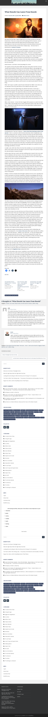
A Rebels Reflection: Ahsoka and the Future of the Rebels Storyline (23, 401)
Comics (7, 516)
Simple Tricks (7, 472)
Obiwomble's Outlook (9, 463)
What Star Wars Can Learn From (11, 295)
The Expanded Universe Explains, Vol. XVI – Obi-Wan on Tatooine (10, 283)
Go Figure (12, 412)
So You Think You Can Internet (9, 415)
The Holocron (8, 482)
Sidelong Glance (8, 470)
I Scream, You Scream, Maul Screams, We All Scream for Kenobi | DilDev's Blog (22, 303)
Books (7, 513)
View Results (24, 531)
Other (7, 526)
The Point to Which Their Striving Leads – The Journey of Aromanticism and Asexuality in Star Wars (23, 378)
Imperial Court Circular (9, 455)
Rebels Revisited (20, 413)
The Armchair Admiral (9, 480)
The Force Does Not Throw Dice (9, 417)
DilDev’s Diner (26, 15)
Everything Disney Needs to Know (32, 410)
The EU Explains (32, 415)
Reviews (25, 413)
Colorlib (23, 715)
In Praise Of (36, 412)
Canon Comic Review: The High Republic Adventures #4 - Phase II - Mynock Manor (21, 394)
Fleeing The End (6, 412)
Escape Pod (23, 410)
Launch (41, 412)
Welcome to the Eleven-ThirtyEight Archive (12, 371)
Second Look (30, 413)
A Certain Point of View (9, 436)
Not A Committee (8, 460)
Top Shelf (42, 417)
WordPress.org (6, 502)
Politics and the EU (7, 413)
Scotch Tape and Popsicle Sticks (11, 468)
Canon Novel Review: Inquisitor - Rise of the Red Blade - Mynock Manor (19, 388)
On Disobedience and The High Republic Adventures (22, 395)
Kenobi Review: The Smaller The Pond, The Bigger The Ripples (35, 283)
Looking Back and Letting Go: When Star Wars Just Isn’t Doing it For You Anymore (20, 375)
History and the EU (24, 412)
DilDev (11, 332)
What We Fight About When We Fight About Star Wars (14, 373)
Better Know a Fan (17, 410)
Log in (4, 495)
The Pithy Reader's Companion (34, 417)
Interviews (7, 458)
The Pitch (26, 417)
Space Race (18, 415)
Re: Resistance (14, 413)
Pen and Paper (8, 465)
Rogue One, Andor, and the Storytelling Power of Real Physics (15, 380)
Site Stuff (7, 475)
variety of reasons (16, 47)
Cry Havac (7, 443)
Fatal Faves (41, 410)
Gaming (7, 523)
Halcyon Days (8, 453)
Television (8, 510)
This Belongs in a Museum (10, 487)
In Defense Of (30, 412)
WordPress (31, 715)
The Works (7, 485)
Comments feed (6, 500)
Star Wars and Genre (24, 415)
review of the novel (22, 231)
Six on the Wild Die (9, 477)
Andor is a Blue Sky (15, 392)
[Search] (43, 364)
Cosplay (7, 518)
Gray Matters (17, 412)
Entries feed (5, 498)
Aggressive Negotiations (10, 441)
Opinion (18, 696)
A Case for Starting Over (8, 410)
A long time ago (8, 438)
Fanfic (7, 521)
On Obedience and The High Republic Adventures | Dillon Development (19, 398)
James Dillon (18, 15)
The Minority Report (19, 417)
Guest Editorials (8, 450)
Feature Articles (8, 448)
